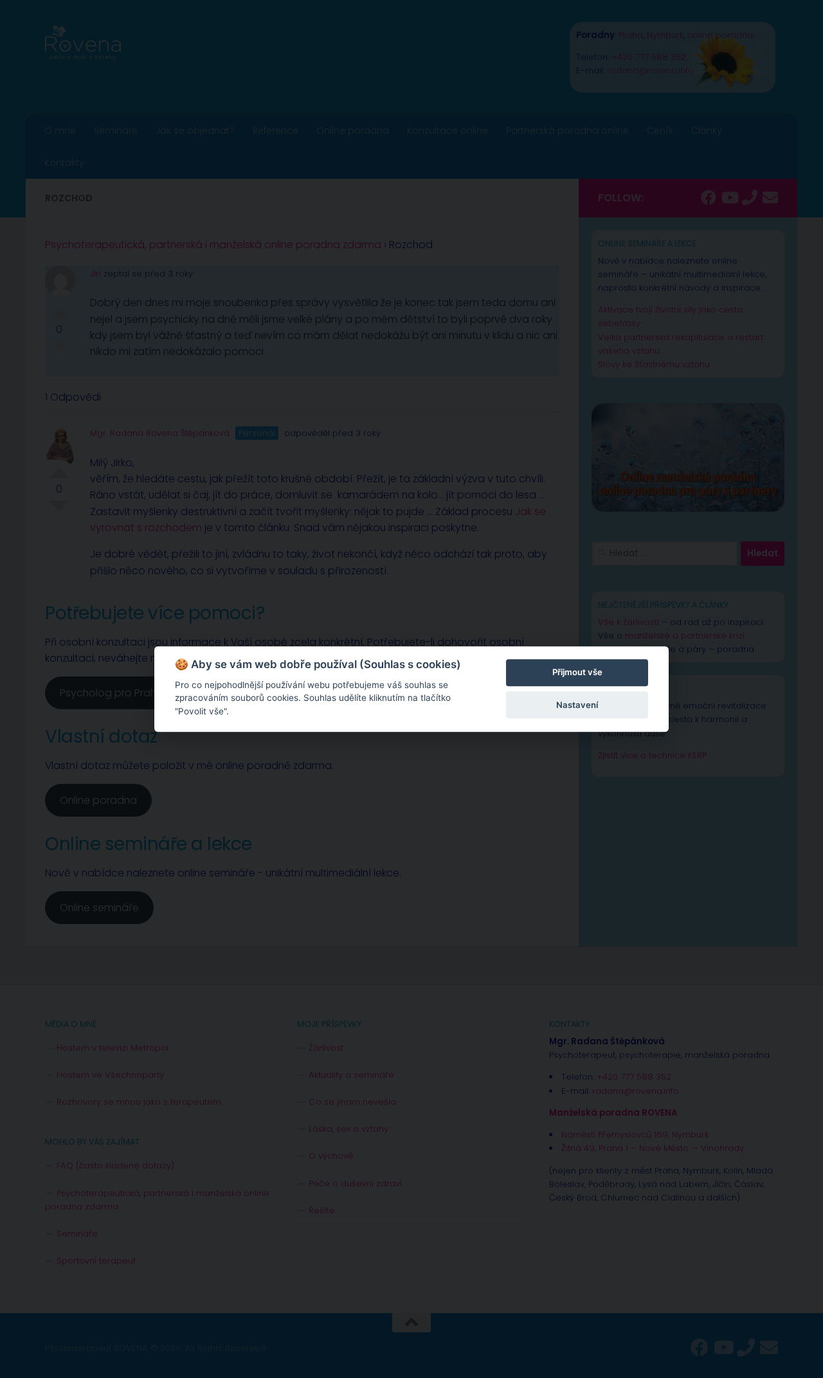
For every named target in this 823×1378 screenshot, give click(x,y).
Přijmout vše (577, 672)
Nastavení (577, 705)
